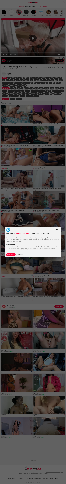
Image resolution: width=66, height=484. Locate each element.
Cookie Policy (33, 250)
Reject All (19, 254)
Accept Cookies (10, 254)
